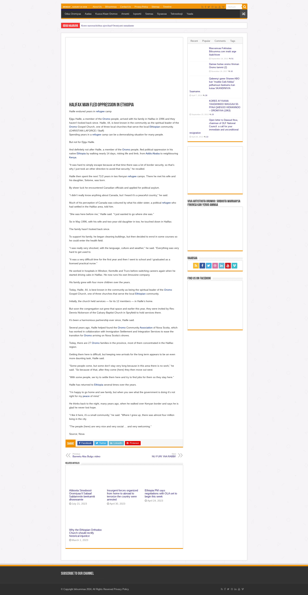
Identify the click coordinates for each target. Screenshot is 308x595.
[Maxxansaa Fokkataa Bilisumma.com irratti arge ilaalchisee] (198, 53)
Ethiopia (81, 153)
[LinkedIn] (216, 7)
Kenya (72, 157)
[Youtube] (219, 7)
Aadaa (88, 13)
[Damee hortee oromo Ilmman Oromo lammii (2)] (198, 69)
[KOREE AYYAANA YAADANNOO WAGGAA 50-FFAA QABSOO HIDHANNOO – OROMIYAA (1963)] (198, 105)
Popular (206, 41)
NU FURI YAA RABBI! (164, 455)
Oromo (106, 118)
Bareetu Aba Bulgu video (86, 455)
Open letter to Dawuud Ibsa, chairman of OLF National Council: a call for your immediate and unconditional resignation (213, 126)
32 (232, 71)
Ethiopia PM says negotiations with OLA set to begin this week (161, 493)
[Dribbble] (212, 7)
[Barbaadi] (244, 6)
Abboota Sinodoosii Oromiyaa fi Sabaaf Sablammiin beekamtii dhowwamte (82, 495)
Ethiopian (155, 126)
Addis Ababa (153, 153)
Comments (220, 41)
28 (206, 95)
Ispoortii (137, 13)
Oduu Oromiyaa (73, 13)
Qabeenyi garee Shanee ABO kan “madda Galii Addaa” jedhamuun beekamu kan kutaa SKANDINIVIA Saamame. (214, 85)
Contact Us (125, 7)
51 (232, 59)
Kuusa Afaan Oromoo (106, 13)
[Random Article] (243, 14)
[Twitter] (208, 7)
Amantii (125, 13)
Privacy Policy (141, 7)
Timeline (167, 7)
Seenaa (149, 13)
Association (146, 327)
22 (207, 137)
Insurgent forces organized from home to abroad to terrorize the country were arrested (122, 495)
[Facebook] (205, 7)
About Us (97, 7)
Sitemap (156, 7)
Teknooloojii (177, 13)
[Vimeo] (223, 7)
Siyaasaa (162, 13)
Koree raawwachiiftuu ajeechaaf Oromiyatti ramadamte (107, 25)
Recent (194, 41)
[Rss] (202, 7)
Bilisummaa (111, 7)
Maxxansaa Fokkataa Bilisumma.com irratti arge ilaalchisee (222, 51)
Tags (232, 41)
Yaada (190, 13)
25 (213, 114)
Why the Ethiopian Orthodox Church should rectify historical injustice (85, 532)
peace (86, 396)
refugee (100, 111)
